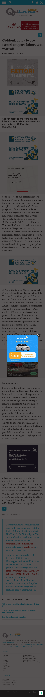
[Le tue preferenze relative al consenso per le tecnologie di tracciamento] (41, 693)
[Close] (38, 335)
